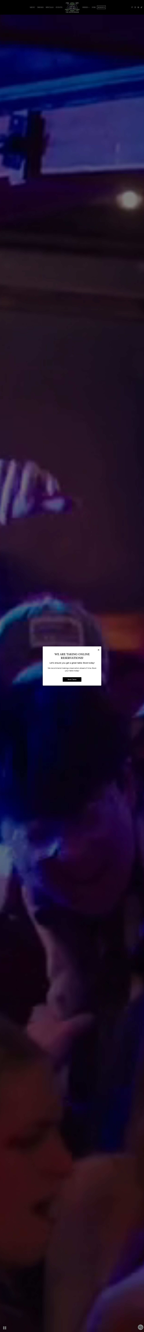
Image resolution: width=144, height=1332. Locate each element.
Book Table (72, 679)
